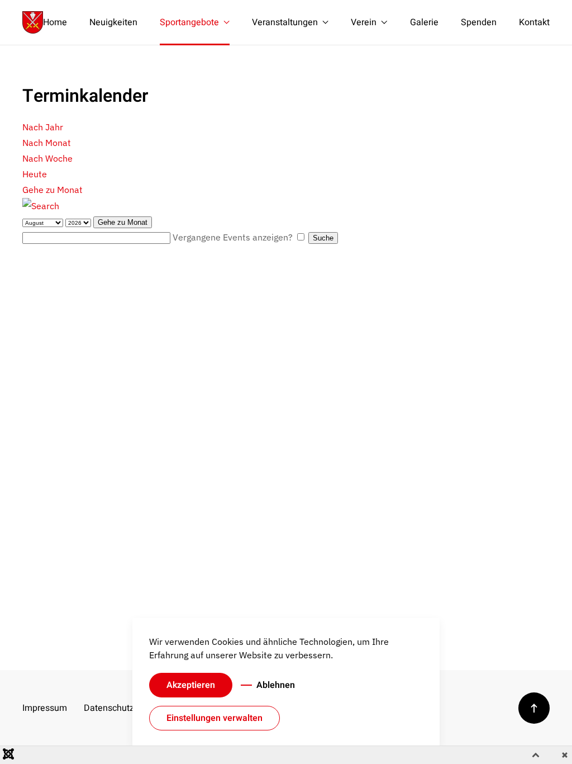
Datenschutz (106, 708)
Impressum (44, 708)
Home (55, 22)
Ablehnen (275, 685)
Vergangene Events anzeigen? (233, 237)
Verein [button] (363, 22)
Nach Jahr (42, 127)
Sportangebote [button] (189, 22)
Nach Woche (47, 158)
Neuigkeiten (113, 22)
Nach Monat (46, 142)
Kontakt (534, 22)
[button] (534, 708)
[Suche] (40, 205)
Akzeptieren (190, 685)
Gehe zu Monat (52, 189)
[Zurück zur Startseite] (32, 22)
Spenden (479, 22)
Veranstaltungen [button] (285, 22)
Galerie (424, 22)
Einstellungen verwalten (214, 718)
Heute (34, 174)
